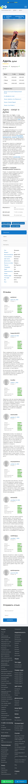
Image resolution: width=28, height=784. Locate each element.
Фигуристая (4, 751)
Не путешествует (19, 726)
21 (14, 252)
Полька (16, 645)
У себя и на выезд (5, 729)
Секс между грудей (6, 703)
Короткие (17, 700)
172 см (16, 282)
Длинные (16, 260)
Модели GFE (5, 226)
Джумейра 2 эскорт (19, 735)
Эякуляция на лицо (6, 641)
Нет (15, 269)
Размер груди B (19, 674)
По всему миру (18, 730)
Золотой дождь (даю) (6, 675)
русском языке (17, 156)
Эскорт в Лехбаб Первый (10, 102)
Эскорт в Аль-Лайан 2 (20, 759)
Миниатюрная (4, 754)
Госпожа (3, 689)
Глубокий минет (5, 649)
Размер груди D (19, 678)
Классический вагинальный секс (5, 636)
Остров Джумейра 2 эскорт (20, 753)
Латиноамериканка (6, 774)
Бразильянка (18, 639)
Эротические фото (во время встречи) (7, 660)
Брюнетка (17, 693)
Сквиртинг (3, 707)
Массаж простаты (5, 695)
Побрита (16, 263)
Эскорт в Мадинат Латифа (19, 744)
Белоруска (17, 637)
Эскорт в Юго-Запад (20, 741)
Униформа (4, 717)
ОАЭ (19, 254)
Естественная (17, 277)
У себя (3, 725)
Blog (16, 765)
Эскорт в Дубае (6, 223)
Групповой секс (5, 681)
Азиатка (3, 768)
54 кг (15, 279)
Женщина (16, 250)
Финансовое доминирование (5, 664)
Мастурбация (4, 687)
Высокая (3, 760)
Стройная (3, 758)
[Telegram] (5, 6)
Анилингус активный (6, 697)
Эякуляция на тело (6, 645)
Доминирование (5, 654)
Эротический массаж (6, 658)
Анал (2, 634)
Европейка (16, 271)
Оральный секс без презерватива (6, 692)
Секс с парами (5, 639)
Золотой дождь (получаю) (5, 678)
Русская (17, 647)
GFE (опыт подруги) (6, 673)
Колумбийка (18, 641)
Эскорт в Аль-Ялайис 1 (9, 105)
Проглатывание (5, 715)
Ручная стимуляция (6, 683)
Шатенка (16, 258)
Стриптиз (3, 711)
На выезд (3, 727)
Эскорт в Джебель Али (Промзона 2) (12, 99)
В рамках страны (19, 728)
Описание (6, 232)
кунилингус (14, 137)
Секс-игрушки (4, 705)
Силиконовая (18, 666)
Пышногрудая (4, 749)
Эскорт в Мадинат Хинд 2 (21, 757)
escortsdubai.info (6, 10)
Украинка (17, 653)
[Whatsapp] (2, 6)
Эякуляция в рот (5, 643)
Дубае (19, 119)
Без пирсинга (17, 265)
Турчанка (17, 651)
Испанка (17, 649)
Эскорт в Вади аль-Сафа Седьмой (19, 738)
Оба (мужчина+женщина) (6, 741)
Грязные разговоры (6, 652)
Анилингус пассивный (6, 699)
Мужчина (3, 738)
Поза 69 (3, 631)
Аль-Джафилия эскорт (9, 96)
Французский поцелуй (18, 223)
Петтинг (3, 667)
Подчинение (4, 713)
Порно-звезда (4, 732)
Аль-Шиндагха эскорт (20, 747)
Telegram (21, 781)
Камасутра (4, 685)
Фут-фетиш (4, 669)
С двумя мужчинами (6, 719)
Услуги (5, 240)
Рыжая (16, 695)
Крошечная (4, 762)
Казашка (17, 643)
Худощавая (4, 756)
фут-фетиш (20, 137)
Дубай (15, 10)
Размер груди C (19, 676)
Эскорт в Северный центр (19, 749)
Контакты (6, 244)
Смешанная (18, 629)
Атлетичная (17, 256)
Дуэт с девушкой (5, 656)
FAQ (16, 768)
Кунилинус (4, 647)
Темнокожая (4, 770)
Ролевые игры (4, 701)
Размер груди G (19, 683)
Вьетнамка (17, 655)
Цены (5, 236)
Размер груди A (19, 672)
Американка (18, 635)
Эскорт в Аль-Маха (19, 761)
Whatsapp (8, 781)
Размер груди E (18, 275)
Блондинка (17, 688)
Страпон (3, 709)
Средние (17, 702)
